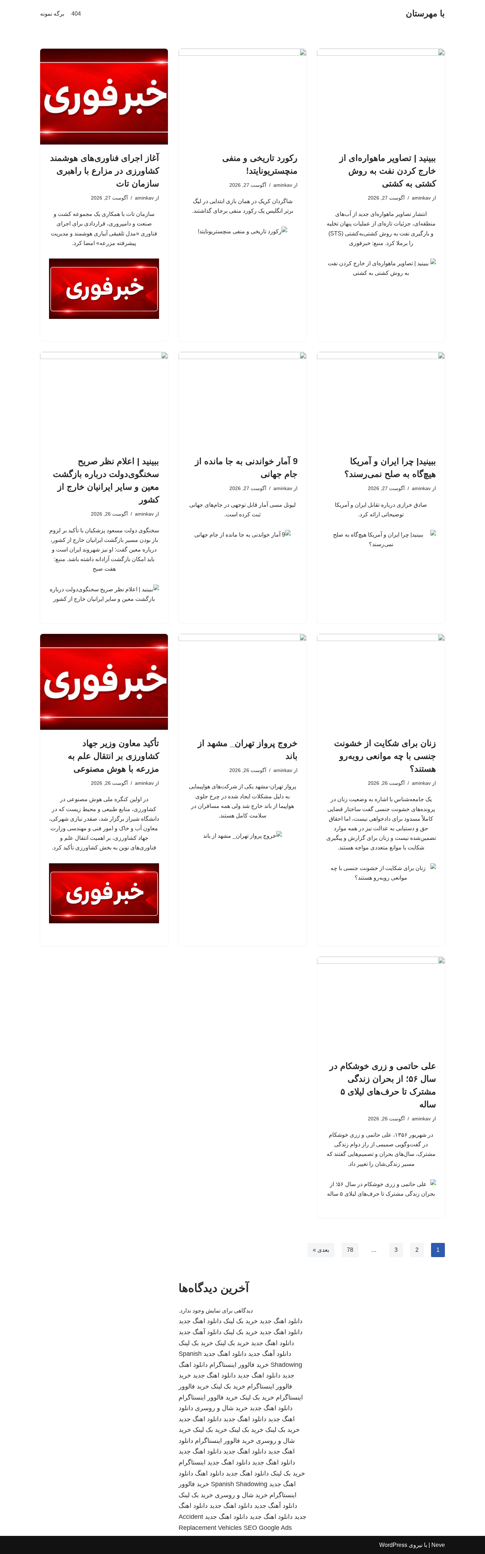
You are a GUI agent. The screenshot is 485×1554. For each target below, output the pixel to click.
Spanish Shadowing (239, 1484)
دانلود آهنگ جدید (200, 1332)
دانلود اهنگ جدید (281, 1321)
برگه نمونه (52, 14)
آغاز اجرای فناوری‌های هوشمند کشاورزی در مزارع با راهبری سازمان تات (104, 170)
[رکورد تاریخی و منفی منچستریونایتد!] (242, 97)
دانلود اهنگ (209, 1473)
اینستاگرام (192, 1462)
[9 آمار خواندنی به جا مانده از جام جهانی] (242, 400)
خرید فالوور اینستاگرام (239, 1364)
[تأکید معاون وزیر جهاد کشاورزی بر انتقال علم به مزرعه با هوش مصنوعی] (104, 682)
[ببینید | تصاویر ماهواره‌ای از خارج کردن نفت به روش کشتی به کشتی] (381, 97)
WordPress (393, 1545)
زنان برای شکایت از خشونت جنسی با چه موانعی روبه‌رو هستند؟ (385, 755)
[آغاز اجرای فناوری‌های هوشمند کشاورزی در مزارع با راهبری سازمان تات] (104, 97)
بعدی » (321, 1250)
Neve (438, 1545)
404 (76, 14)
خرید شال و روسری (221, 1408)
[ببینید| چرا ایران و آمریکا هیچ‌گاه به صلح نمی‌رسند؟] (381, 400)
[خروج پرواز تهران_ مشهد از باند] (242, 682)
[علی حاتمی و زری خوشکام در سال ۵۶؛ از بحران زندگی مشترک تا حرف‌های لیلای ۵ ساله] (381, 1005)
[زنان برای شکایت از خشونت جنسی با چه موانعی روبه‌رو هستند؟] (381, 682)
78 (350, 1250)
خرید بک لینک (240, 1321)
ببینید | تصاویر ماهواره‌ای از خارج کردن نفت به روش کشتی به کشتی (387, 170)
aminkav (421, 198)
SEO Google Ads (268, 1527)
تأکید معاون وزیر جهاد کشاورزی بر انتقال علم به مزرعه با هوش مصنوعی (113, 755)
